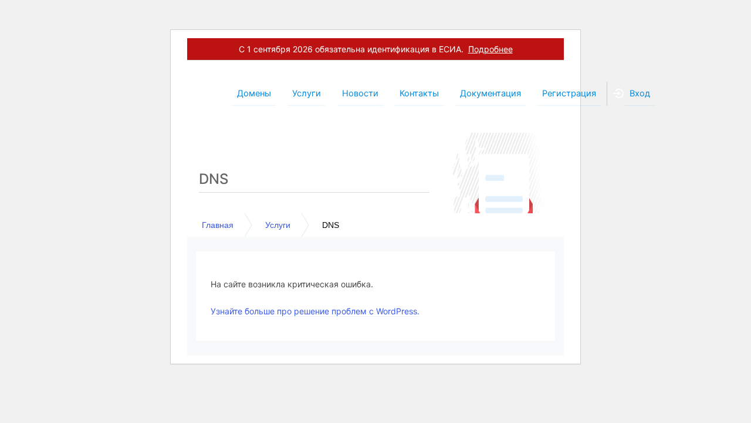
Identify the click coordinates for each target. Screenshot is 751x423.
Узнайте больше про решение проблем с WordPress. (315, 311)
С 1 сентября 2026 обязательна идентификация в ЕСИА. (376, 49)
